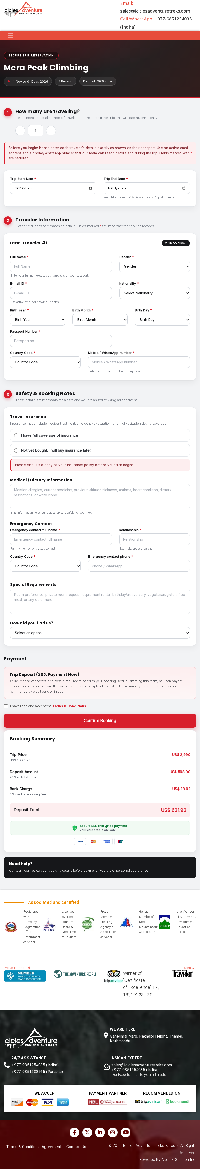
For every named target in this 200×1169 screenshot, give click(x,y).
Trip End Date (114, 179)
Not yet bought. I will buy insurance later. (56, 450)
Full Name (18, 257)
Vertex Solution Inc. (179, 1160)
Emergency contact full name (33, 530)
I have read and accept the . (48, 706)
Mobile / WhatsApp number (110, 353)
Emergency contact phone (109, 556)
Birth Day (142, 310)
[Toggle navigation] (10, 35)
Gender (125, 257)
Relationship (129, 530)
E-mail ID (17, 283)
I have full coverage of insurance (49, 435)
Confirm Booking (100, 720)
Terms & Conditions (69, 706)
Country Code (21, 353)
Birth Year (18, 310)
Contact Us (76, 1147)
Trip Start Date (21, 179)
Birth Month (81, 310)
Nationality (127, 283)
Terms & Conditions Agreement (33, 1147)
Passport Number (24, 331)
